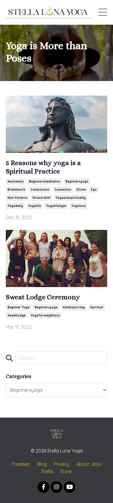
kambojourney (74, 307)
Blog (42, 464)
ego (94, 189)
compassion (39, 189)
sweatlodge (16, 315)
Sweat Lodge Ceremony (43, 297)
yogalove (78, 206)
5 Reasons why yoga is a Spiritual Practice (43, 167)
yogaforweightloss (45, 315)
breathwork (16, 189)
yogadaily (15, 206)
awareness (16, 181)
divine (81, 189)
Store (66, 471)
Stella (47, 471)
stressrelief (41, 198)
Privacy (61, 464)
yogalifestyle (56, 206)
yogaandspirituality (71, 198)
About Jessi (88, 464)
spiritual (96, 307)
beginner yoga (19, 307)
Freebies (21, 464)
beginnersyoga (76, 181)
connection (62, 189)
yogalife (34, 206)
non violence (17, 198)
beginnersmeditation (44, 181)
